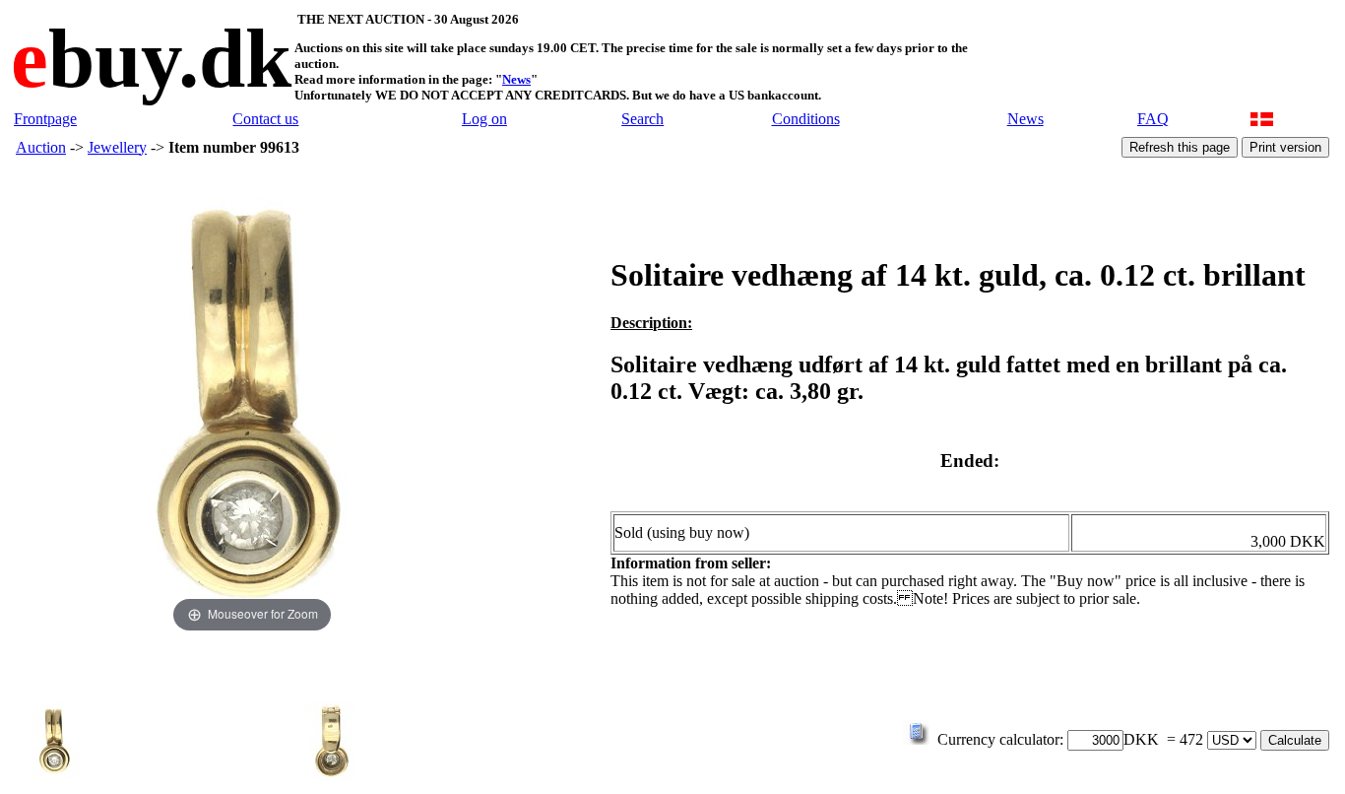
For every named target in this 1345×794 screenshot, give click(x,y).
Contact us (265, 118)
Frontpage (45, 118)
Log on (484, 118)
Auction (41, 147)
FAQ (1153, 118)
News (516, 79)
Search (642, 118)
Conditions (806, 118)
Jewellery (117, 147)
